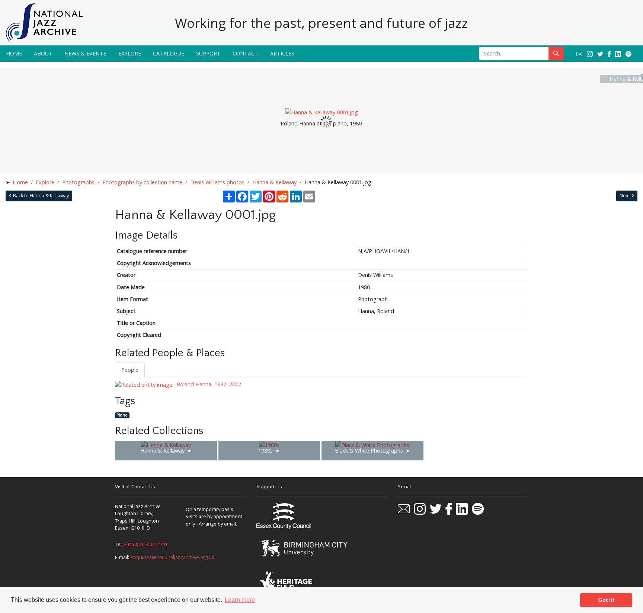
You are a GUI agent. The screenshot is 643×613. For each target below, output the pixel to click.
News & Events (85, 53)
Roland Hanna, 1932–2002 (208, 384)
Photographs (78, 182)
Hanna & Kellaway (274, 182)
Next (625, 195)
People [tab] (129, 369)
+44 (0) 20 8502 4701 (145, 544)
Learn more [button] (240, 600)
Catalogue (168, 53)
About (43, 53)
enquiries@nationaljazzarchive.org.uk (172, 557)
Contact (245, 53)
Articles (282, 53)
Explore (129, 53)
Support (208, 53)
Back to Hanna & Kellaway (40, 195)
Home (14, 53)
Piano (122, 415)
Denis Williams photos (217, 182)
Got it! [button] (606, 600)
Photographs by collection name (142, 182)
